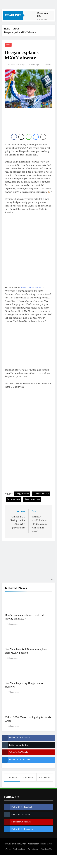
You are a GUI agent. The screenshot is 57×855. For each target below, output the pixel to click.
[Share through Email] (43, 137)
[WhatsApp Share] (28, 137)
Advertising (33, 849)
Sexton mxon (13, 499)
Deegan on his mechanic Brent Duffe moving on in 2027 (43, 14)
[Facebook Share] (14, 137)
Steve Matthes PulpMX (32, 287)
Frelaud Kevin (46, 843)
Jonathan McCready (16, 65)
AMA (8, 45)
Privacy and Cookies (15, 849)
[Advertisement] (29, 123)
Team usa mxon (32, 499)
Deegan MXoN (41, 493)
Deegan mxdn (22, 493)
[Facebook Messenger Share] (36, 137)
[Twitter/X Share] (21, 137)
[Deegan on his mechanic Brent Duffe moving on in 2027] (31, 13)
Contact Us (46, 849)
